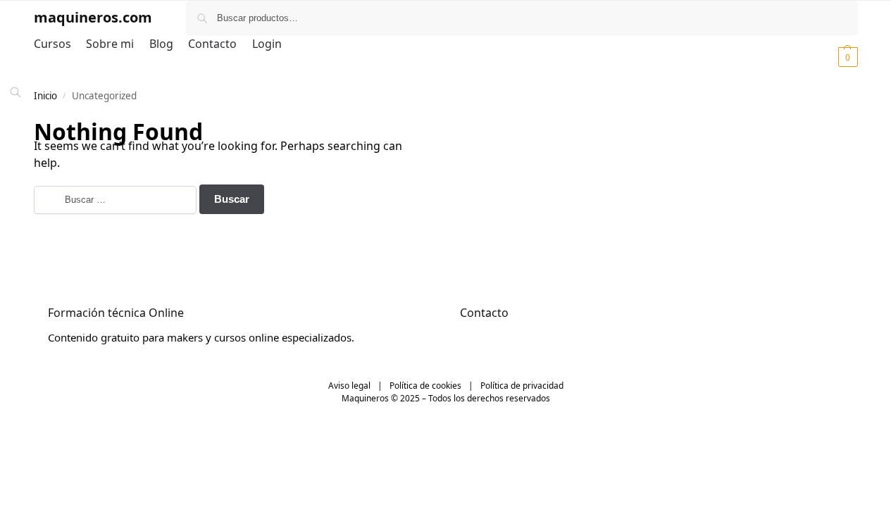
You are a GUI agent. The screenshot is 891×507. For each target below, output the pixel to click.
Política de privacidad (521, 386)
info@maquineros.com (515, 337)
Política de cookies (425, 386)
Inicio (45, 95)
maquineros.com (93, 17)
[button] (831, 56)
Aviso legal (349, 386)
